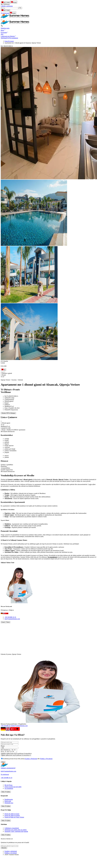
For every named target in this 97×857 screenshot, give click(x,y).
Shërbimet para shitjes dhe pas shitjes (16, 830)
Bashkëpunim (9, 799)
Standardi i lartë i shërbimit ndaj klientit (16, 831)
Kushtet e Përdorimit (31, 758)
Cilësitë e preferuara (7, 6)
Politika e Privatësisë (46, 758)
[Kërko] (20, 8)
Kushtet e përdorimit (11, 851)
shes (2, 34)
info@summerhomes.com (12, 619)
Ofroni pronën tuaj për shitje (13, 787)
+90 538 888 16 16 (10, 617)
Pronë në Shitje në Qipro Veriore (14, 817)
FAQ (7, 38)
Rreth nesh (8, 801)
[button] (3, 30)
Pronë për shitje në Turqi (12, 814)
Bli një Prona (8, 785)
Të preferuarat (5, 13)
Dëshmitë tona (9, 803)
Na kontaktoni (13, 38)
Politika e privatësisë (11, 853)
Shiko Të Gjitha (6, 792)
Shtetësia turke (5, 28)
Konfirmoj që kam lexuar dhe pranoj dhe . (28, 758)
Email (3, 622)
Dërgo (3, 762)
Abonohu (4, 848)
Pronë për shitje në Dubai (12, 815)
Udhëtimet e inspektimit (12, 828)
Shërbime (3, 38)
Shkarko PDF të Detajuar (8, 413)
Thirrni (8, 622)
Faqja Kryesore (9, 41)
